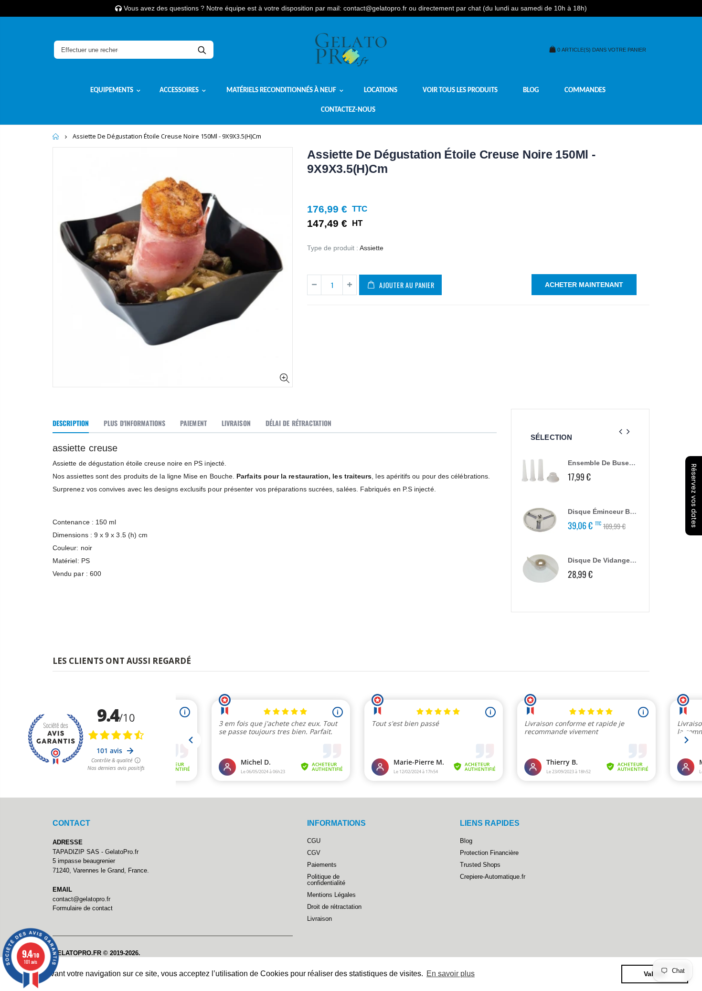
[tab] (71, 423)
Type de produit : (332, 248)
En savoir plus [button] (450, 974)
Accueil (56, 136)
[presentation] (620, 432)
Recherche (202, 50)
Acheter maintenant (584, 284)
